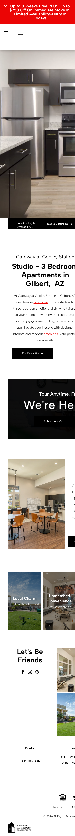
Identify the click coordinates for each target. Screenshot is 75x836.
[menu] (6, 30)
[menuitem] (59, 807)
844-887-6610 (31, 760)
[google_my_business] (37, 672)
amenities (51, 334)
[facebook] (23, 672)
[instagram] (30, 672)
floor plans (41, 302)
